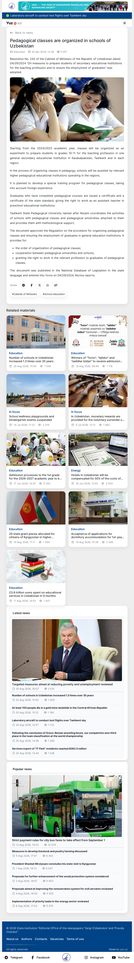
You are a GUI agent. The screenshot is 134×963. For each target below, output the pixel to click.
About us (12, 939)
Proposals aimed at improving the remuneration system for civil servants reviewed (62, 888)
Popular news (22, 769)
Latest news (21, 613)
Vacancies (57, 939)
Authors (26, 939)
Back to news (24, 32)
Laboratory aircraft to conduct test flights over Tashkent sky (49, 720)
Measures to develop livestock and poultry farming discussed (49, 851)
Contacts (41, 939)
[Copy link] (55, 285)
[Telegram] (23, 285)
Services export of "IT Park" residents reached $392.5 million (49, 748)
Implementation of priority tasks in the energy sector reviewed (50, 901)
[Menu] (125, 23)
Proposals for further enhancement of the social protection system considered (60, 876)
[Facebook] (31, 285)
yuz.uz (124, 949)
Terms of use (75, 939)
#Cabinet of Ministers (24, 294)
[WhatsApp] (47, 285)
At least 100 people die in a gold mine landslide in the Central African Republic (59, 707)
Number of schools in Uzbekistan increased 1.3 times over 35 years (53, 695)
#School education (54, 294)
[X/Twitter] (39, 285)
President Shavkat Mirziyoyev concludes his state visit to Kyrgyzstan (54, 863)
